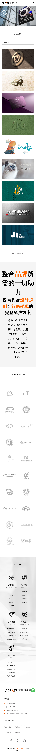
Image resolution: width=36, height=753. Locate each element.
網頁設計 (18, 732)
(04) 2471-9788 (10, 703)
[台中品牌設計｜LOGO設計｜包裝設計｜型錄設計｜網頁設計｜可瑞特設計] (9, 3)
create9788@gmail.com (13, 710)
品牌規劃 (18, 727)
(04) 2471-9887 (10, 707)
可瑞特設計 (7, 727)
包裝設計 (28, 727)
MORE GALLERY (18, 253)
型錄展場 (8, 732)
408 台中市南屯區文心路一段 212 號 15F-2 (17, 714)
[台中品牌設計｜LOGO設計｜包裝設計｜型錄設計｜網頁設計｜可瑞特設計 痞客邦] (24, 740)
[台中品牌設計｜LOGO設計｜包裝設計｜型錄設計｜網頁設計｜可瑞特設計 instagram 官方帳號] (17, 740)
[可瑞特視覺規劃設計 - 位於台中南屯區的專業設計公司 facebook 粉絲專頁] (11, 740)
